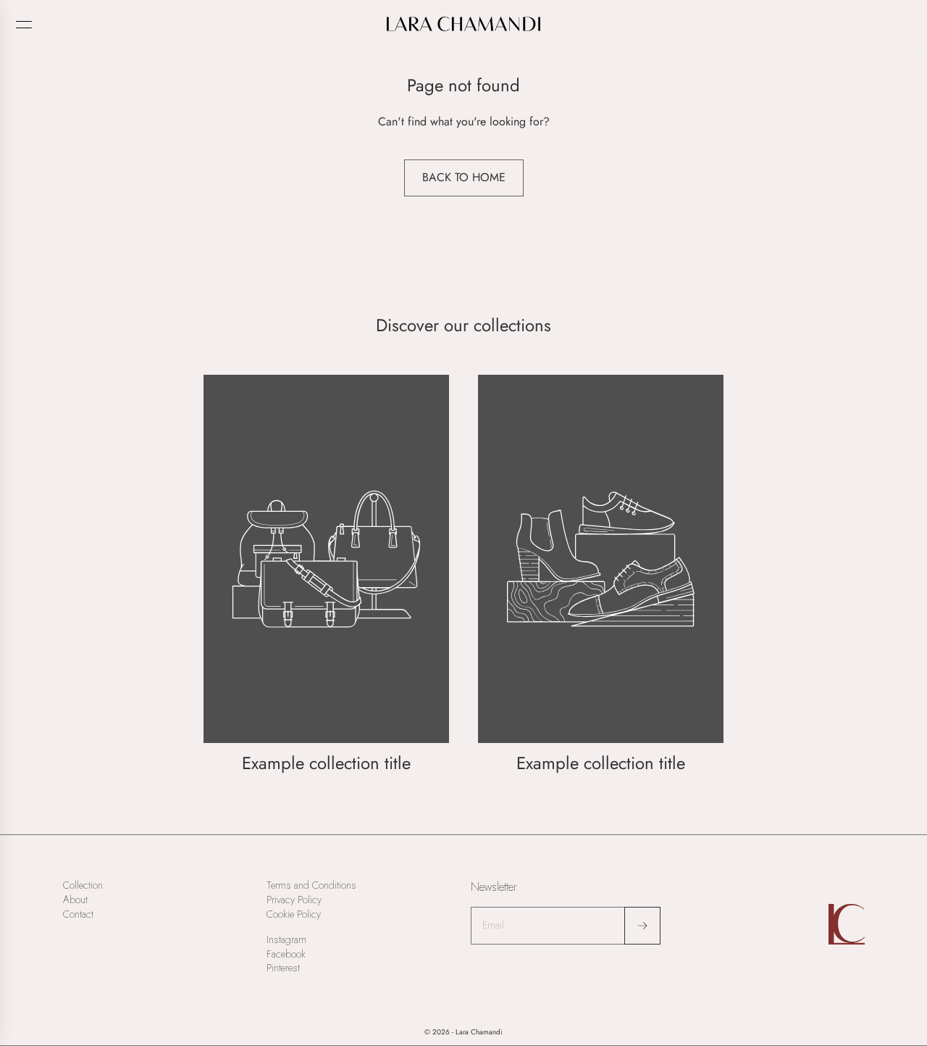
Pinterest (283, 968)
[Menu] (24, 24)
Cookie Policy (294, 914)
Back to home (464, 177)
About (75, 900)
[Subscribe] (642, 926)
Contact (78, 914)
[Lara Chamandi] (463, 24)
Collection (83, 885)
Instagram (286, 940)
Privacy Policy (294, 900)
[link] (326, 576)
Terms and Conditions (311, 885)
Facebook (286, 954)
